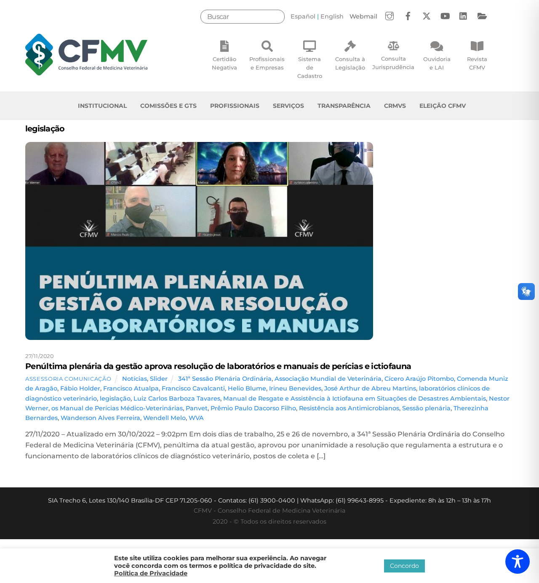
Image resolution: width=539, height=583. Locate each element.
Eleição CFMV (442, 106)
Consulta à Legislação (350, 63)
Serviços (288, 106)
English (332, 16)
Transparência (344, 106)
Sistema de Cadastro (309, 67)
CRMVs (395, 106)
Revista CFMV (477, 63)
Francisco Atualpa (131, 388)
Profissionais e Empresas (267, 63)
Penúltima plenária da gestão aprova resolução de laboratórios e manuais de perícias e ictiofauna (218, 366)
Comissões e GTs (168, 106)
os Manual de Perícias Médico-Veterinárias (117, 408)
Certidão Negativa (224, 63)
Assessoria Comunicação (68, 378)
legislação (115, 398)
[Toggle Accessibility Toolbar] (517, 561)
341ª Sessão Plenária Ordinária (225, 378)
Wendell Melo (164, 418)
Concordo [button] (404, 566)
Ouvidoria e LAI (437, 63)
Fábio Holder (80, 388)
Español (303, 16)
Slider (159, 378)
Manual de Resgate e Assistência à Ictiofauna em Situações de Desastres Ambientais (354, 398)
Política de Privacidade (150, 573)
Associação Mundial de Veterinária (328, 378)
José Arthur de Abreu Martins (370, 388)
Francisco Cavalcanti (193, 388)
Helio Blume (247, 388)
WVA (196, 418)
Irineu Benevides (295, 388)
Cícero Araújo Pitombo (419, 378)
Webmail (363, 16)
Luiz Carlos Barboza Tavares (176, 398)
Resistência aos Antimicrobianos (349, 408)
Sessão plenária (426, 408)
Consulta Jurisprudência (393, 62)
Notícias (134, 378)
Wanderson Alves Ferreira (100, 418)
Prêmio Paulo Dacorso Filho (253, 408)
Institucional (102, 106)
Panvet (197, 408)
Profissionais (234, 106)
